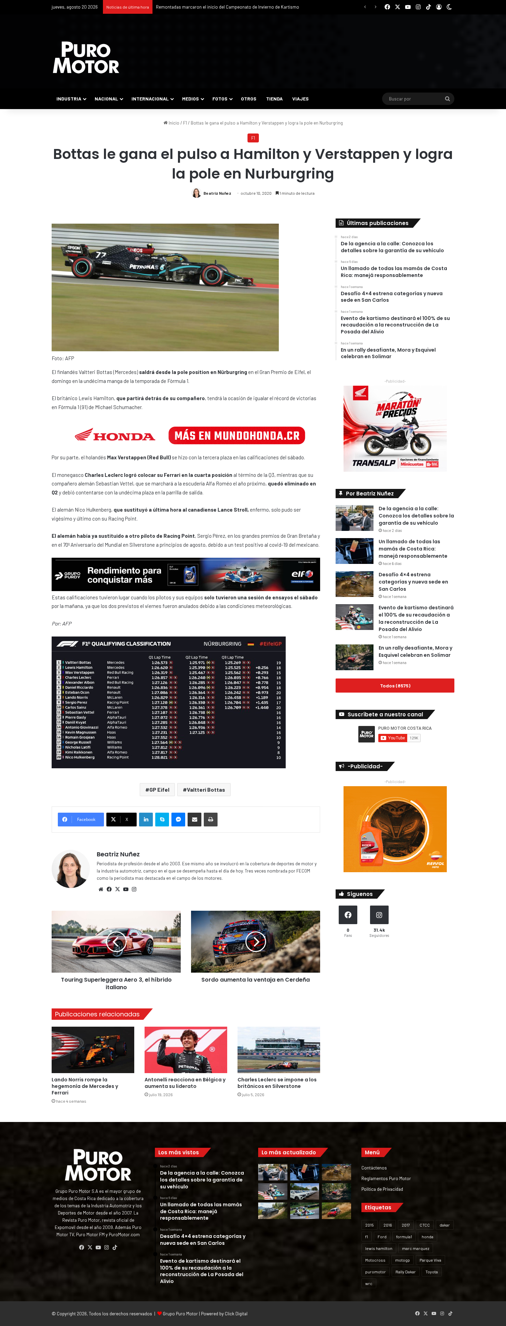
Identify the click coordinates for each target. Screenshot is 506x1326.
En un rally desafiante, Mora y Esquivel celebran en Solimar (415, 651)
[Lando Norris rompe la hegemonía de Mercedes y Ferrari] (93, 1050)
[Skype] (162, 819)
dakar (445, 1224)
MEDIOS (190, 98)
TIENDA (274, 98)
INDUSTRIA (68, 98)
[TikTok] (114, 1247)
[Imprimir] (211, 819)
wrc (368, 1283)
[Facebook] (109, 889)
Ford (382, 1236)
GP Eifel (159, 789)
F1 (185, 123)
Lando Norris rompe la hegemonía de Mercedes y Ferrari (85, 1086)
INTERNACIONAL (150, 98)
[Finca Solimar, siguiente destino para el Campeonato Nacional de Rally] (336, 1210)
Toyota (431, 1271)
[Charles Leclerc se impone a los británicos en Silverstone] (279, 1050)
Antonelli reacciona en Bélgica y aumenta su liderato (185, 1083)
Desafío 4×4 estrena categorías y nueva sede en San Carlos (413, 581)
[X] (117, 889)
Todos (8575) (395, 685)
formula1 (404, 1236)
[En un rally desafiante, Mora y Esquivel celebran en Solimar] (354, 657)
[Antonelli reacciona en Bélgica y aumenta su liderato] (186, 1050)
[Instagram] (134, 889)
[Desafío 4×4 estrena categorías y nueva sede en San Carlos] (354, 584)
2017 (406, 1224)
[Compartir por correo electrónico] (194, 819)
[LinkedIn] (146, 819)
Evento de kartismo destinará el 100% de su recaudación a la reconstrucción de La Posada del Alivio (416, 618)
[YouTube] (126, 889)
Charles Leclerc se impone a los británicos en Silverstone (277, 1083)
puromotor (375, 1271)
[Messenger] (178, 819)
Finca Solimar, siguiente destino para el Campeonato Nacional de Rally (225, 7)
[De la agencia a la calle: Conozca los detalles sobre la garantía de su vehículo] (354, 518)
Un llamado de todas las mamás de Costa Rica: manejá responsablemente (413, 548)
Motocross (375, 1260)
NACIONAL (106, 98)
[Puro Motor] (86, 57)
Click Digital (236, 1313)
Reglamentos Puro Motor (386, 1178)
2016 (387, 1224)
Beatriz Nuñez (217, 193)
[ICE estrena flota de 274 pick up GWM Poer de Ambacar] (304, 1191)
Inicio (173, 123)
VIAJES (300, 98)
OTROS (248, 98)
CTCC (425, 1224)
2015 (369, 1224)
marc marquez (415, 1248)
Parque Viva (430, 1260)
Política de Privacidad (382, 1189)
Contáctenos (374, 1167)
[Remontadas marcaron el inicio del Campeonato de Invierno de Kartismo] (304, 1210)
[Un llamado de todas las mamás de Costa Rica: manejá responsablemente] (354, 551)
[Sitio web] (101, 889)
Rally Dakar (406, 1271)
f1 (366, 1236)
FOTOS (220, 98)
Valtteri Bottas (206, 789)
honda (427, 1236)
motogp (402, 1260)
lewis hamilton (378, 1248)
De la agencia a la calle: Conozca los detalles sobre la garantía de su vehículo (416, 515)
